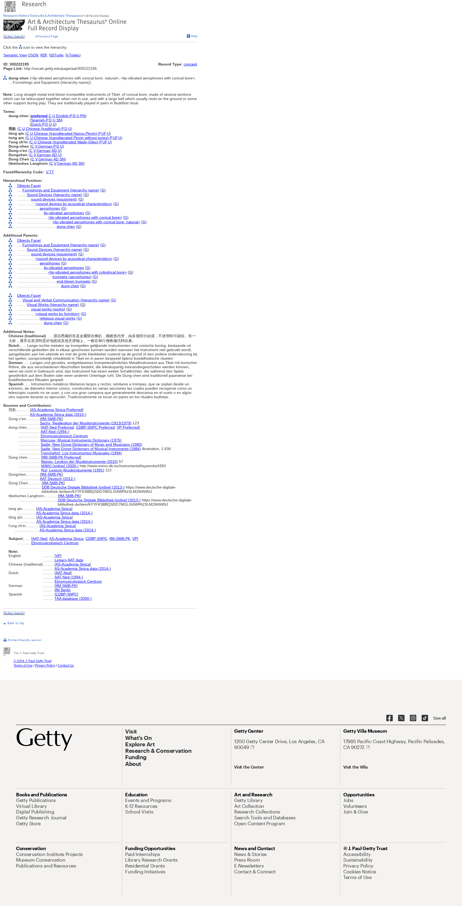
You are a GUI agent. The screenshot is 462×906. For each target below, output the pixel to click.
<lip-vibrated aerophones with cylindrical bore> (87, 272)
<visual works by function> (57, 314)
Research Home (15, 16)
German (44, 150)
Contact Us (66, 665)
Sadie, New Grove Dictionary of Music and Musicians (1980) (91, 444)
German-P (46, 146)
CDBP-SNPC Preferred (95, 427)
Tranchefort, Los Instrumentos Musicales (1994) (81, 453)
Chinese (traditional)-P (44, 128)
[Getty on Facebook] (389, 718)
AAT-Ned (39, 538)
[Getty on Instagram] (413, 718)
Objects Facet (29, 185)
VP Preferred (128, 427)
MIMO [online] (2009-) (60, 466)
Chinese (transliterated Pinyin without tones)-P (73, 138)
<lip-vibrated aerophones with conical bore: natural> (96, 222)
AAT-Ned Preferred (58, 427)
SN (58, 120)
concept (190, 64)
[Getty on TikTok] (425, 718)
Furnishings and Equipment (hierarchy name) (60, 190)
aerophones (50, 208)
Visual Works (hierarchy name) (53, 304)
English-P (64, 116)
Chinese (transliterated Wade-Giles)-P (69, 142)
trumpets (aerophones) (71, 277)
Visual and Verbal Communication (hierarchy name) (66, 300)
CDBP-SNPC (96, 538)
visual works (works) (48, 309)
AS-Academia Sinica (54, 508)
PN (82, 116)
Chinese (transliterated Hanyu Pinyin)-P (67, 133)
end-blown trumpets (73, 281)
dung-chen (66, 226)
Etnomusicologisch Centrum (64, 436)
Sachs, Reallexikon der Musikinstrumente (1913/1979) (86, 423)
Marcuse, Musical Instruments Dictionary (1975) (81, 440)
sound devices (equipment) (54, 199)
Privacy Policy (45, 665)
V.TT (50, 172)
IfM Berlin (63, 590)
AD (54, 150)
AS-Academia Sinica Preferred (56, 410)
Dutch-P (37, 124)
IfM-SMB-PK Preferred (61, 457)
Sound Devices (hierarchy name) (54, 195)
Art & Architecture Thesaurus (60, 16)
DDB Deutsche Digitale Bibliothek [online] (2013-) (83, 487)
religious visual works (57, 318)
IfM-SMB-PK (51, 419)
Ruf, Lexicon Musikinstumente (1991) (72, 470)
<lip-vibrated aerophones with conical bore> (85, 217)
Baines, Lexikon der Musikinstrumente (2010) (79, 461)
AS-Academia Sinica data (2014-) (58, 414)
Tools (33, 16)
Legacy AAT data (69, 560)
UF (103, 133)
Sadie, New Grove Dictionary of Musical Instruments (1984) (91, 449)
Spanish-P (39, 120)
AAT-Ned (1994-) (55, 431)
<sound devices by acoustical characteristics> (73, 204)
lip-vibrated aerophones (64, 213)
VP (134, 538)
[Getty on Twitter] (401, 718)
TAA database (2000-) (73, 598)
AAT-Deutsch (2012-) (57, 479)
